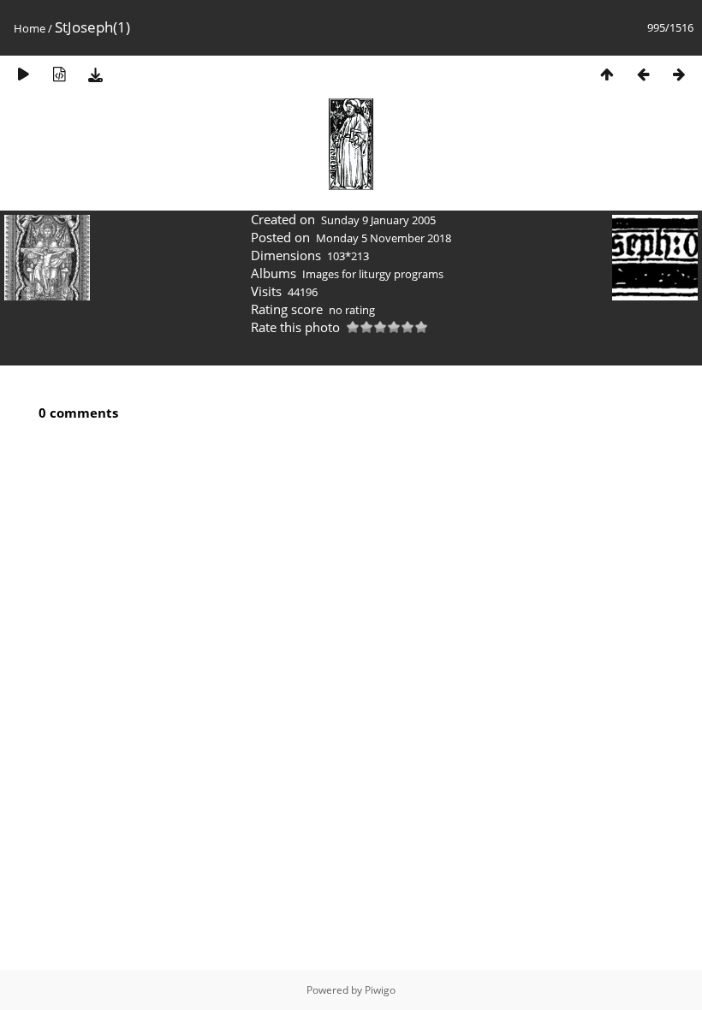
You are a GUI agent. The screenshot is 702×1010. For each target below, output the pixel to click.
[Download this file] (95, 74)
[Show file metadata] (59, 74)
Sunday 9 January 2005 (378, 220)
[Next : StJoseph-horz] (679, 74)
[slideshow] (23, 74)
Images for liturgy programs (372, 274)
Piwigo (380, 990)
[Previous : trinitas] (643, 74)
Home (29, 28)
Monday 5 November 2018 (383, 238)
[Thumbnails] (607, 74)
